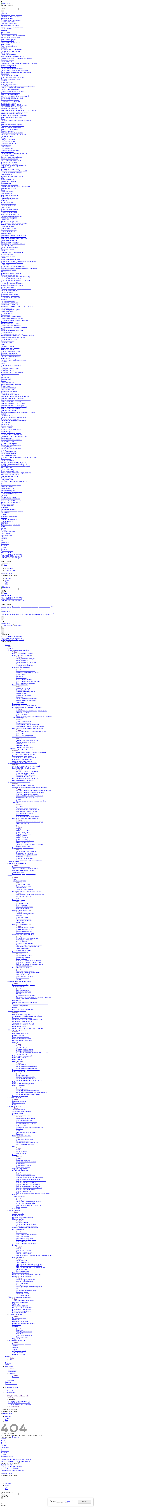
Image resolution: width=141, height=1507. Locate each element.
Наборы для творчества (23, 1174)
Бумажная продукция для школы (23, 785)
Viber (6, 582)
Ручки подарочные (22, 1075)
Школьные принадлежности (25, 1280)
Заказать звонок (13, 1406)
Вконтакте (8, 578)
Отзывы (3, 1454)
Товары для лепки (22, 1200)
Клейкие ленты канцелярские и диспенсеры (30, 894)
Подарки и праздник (19, 1318)
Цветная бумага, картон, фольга (26, 851)
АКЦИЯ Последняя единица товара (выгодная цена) (29, 752)
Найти (3, 1496)
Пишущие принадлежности (21, 1033)
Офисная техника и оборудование (23, 985)
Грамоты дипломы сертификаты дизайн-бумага (31, 711)
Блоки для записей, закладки (25, 659)
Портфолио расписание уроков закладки (29, 822)
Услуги (20, 607)
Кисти (18, 1149)
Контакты (34, 607)
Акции (9, 607)
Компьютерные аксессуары (21, 867)
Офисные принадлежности (25, 914)
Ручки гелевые (21, 1064)
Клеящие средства (22, 903)
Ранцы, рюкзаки (21, 1260)
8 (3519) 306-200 (6, 552)
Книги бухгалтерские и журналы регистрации (31, 731)
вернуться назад (6, 1437)
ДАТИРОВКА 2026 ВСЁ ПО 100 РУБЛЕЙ (26, 766)
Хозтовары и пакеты (19, 1101)
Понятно (84, 1501)
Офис (14, 879)
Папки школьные (21, 1233)
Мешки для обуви (22, 1222)
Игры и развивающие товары (25, 1118)
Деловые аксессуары (23, 884)
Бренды (3, 1445)
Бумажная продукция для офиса (22, 653)
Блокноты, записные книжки (25, 671)
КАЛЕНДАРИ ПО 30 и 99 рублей (27, 771)
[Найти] (2, 11)
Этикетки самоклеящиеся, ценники (27, 740)
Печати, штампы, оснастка (21, 1014)
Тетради (18, 829)
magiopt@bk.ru (7, 573)
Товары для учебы (18, 1214)
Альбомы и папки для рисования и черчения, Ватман (33, 790)
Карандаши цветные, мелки (25, 1139)
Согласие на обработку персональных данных (16, 1459)
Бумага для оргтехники (23, 688)
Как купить (4, 1442)
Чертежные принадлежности (21, 1344)
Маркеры (19, 1045)
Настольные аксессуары (24, 955)
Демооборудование (22, 990)
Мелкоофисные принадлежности (27, 938)
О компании (27, 607)
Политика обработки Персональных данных (15, 1461)
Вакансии (15, 1377)
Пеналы (18, 1248)
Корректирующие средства (25, 927)
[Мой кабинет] (1, 620)
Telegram (7, 580)
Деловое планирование (23, 721)
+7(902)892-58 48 (12, 558)
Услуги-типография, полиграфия (23, 1300)
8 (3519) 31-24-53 (11, 556)
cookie (68, 1501)
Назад (12, 646)
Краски (18, 1158)
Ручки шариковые (22, 1089)
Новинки (15, 607)
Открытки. (19, 1330)
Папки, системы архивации (25, 971)
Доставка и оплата (44, 607)
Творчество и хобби (18, 1110)
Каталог (3, 607)
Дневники (19, 806)
